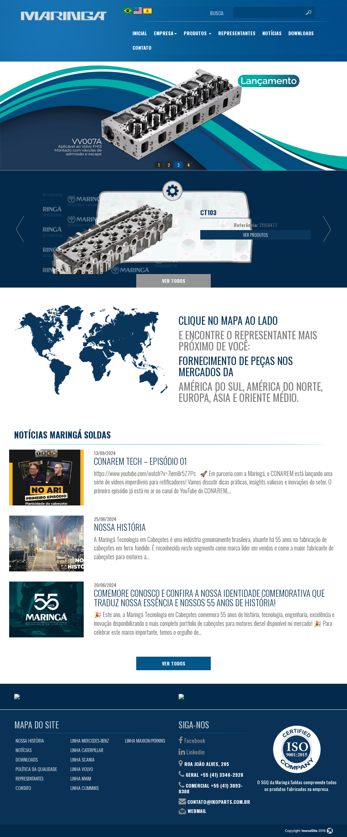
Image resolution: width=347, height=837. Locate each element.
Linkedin (195, 752)
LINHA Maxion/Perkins (145, 740)
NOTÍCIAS (272, 33)
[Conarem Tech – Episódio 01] (46, 477)
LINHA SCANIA (82, 759)
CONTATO (141, 47)
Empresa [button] (164, 33)
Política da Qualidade (36, 768)
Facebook (194, 740)
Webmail (197, 810)
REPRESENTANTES (237, 33)
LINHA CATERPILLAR (86, 749)
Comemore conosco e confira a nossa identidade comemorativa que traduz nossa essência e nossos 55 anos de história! (209, 598)
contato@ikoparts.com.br (218, 801)
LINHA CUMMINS (84, 787)
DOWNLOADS (301, 33)
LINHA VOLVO (81, 768)
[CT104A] (173, 116)
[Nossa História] (46, 543)
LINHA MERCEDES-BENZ (89, 740)
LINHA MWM (80, 778)
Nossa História (120, 527)
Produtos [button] (196, 33)
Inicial (139, 33)
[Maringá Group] (64, 16)
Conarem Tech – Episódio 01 (140, 461)
